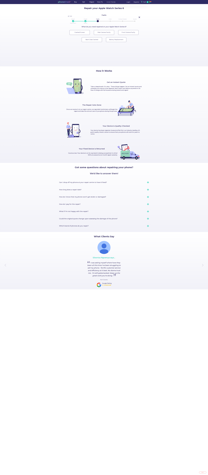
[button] (65, 2)
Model (85, 19)
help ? (202, 472)
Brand (73, 19)
